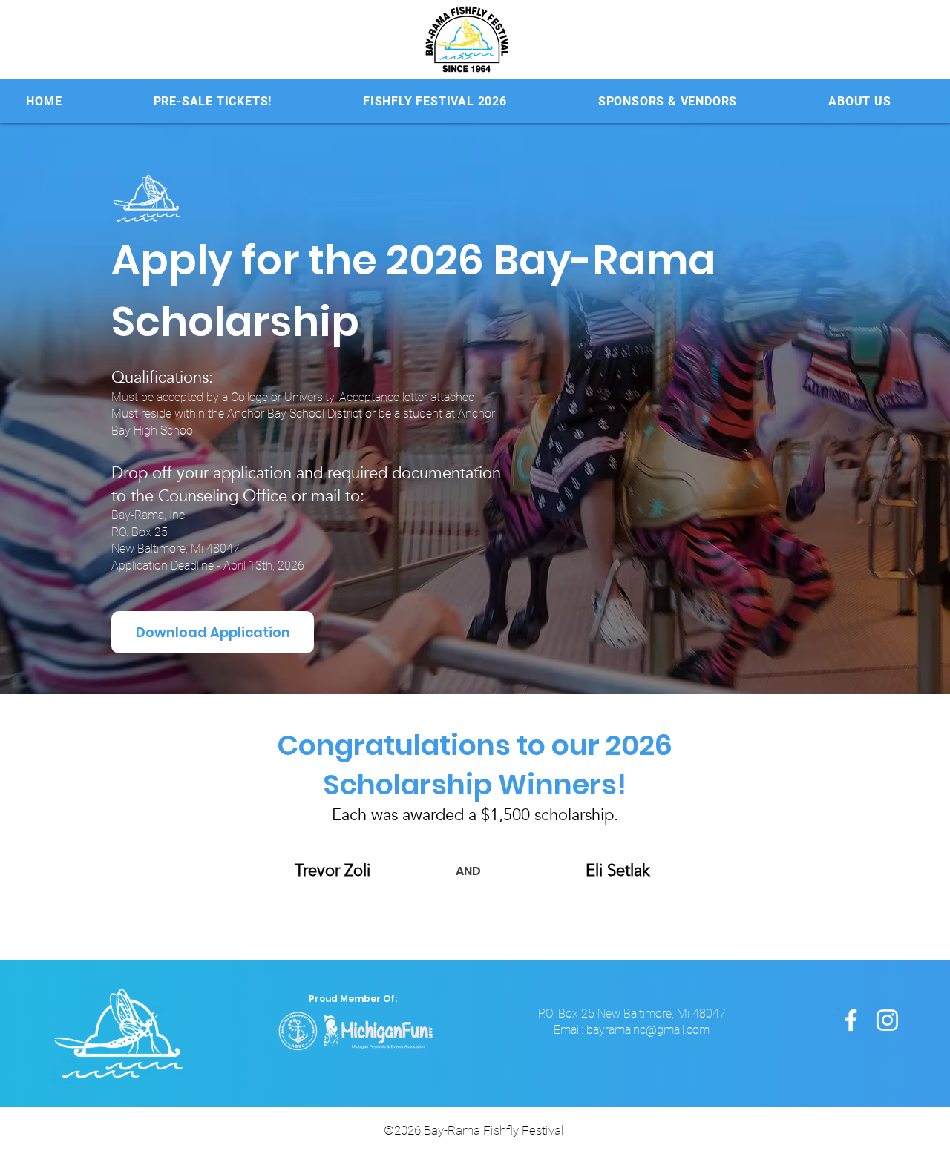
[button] (435, 101)
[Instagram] (887, 1020)
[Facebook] (850, 1020)
